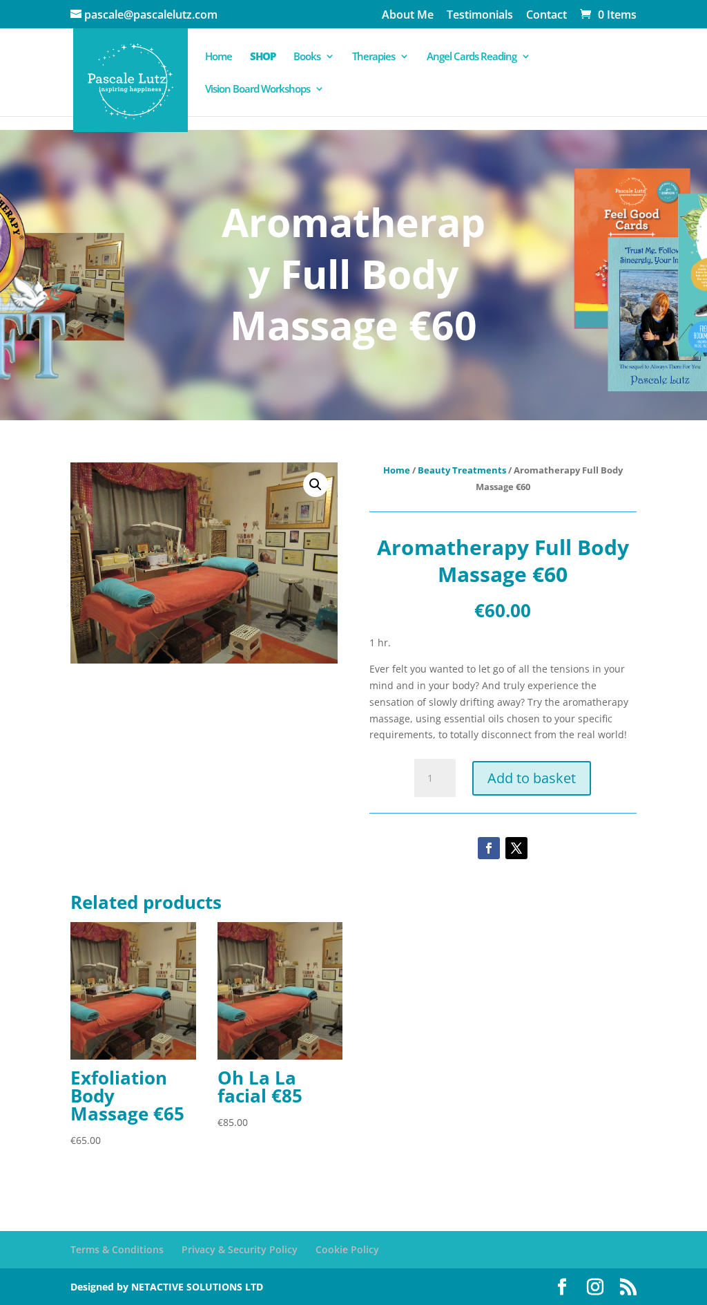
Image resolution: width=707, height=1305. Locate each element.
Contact (546, 15)
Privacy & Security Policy (240, 1249)
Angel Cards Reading (471, 57)
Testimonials (480, 15)
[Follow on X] (516, 848)
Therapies (373, 57)
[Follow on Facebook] (489, 848)
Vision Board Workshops (257, 89)
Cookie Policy (347, 1249)
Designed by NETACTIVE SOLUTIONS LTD (166, 1286)
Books (306, 57)
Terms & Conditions (117, 1249)
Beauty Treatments (462, 470)
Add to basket (531, 778)
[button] (315, 484)
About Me (408, 15)
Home (218, 57)
